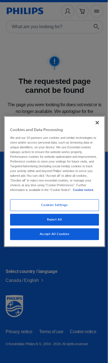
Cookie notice (43, 192)
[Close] (94, 120)
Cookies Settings (52, 207)
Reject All (52, 222)
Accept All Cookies (52, 236)
